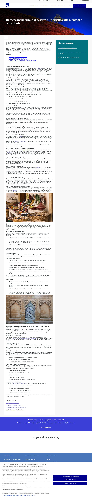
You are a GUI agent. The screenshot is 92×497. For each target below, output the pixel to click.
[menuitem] (44, 1)
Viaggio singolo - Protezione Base (12, 459)
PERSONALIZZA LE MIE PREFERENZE (70, 476)
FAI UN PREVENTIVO (79, 5)
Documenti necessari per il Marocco (14, 405)
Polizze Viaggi (44, 6)
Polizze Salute (33, 6)
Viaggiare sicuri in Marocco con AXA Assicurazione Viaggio (23, 60)
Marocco (40, 68)
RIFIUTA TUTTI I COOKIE (70, 479)
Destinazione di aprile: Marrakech (67, 48)
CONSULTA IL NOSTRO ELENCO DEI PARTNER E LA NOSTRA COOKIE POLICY (18, 495)
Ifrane (33, 180)
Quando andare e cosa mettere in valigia (18, 59)
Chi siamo (48, 459)
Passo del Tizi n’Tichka (25, 150)
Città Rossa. (19, 136)
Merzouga (39, 167)
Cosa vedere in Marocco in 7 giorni (17, 58)
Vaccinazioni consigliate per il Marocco (69, 57)
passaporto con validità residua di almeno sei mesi (25, 338)
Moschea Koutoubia (20, 141)
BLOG (69, 6)
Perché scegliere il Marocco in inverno (18, 57)
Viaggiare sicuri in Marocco (12, 403)
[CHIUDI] (89, 479)
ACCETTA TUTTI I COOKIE (70, 483)
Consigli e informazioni (58, 6)
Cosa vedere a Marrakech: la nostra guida (16, 407)
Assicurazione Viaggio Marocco (20, 383)
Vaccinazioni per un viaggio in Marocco (15, 409)
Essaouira (15, 190)
